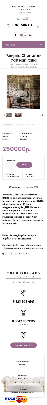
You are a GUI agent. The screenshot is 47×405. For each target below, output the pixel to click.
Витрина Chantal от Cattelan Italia (24, 67)
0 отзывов (19, 125)
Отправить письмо (23, 345)
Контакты (22, 364)
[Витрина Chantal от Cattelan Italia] (23, 92)
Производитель (21, 64)
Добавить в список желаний (12, 175)
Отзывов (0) (31, 187)
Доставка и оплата (22, 361)
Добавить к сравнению (30, 175)
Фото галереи (22, 378)
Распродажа (22, 375)
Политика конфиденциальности (22, 392)
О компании (22, 389)
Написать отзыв (30, 125)
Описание (14, 187)
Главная (11, 64)
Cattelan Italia (32, 64)
